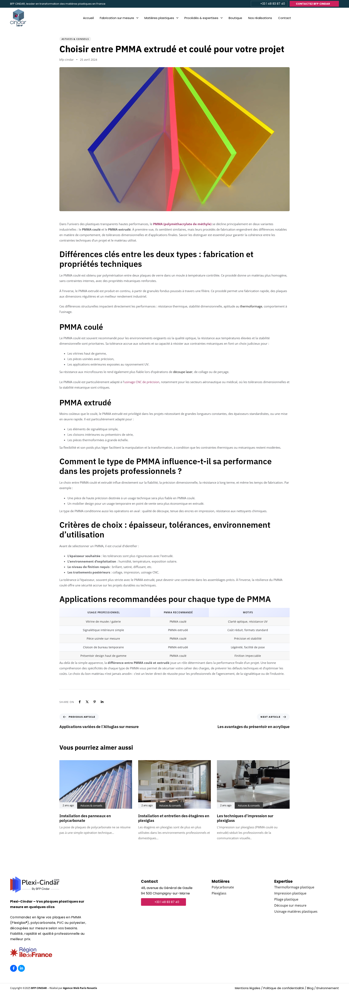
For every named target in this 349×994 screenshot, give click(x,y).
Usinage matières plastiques (295, 911)
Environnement (327, 988)
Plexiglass (219, 893)
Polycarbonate (223, 887)
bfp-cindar (66, 59)
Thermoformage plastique (294, 887)
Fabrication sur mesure (117, 18)
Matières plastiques (159, 18)
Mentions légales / (249, 988)
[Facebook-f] (13, 968)
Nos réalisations (260, 18)
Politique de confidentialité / (284, 988)
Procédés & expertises (201, 18)
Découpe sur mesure (290, 905)
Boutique (235, 18)
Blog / (311, 988)
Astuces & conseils (75, 38)
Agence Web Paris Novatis (80, 988)
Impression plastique (290, 893)
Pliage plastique (286, 899)
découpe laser (182, 372)
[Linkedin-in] (21, 968)
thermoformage (251, 306)
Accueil (88, 18)
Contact (284, 18)
